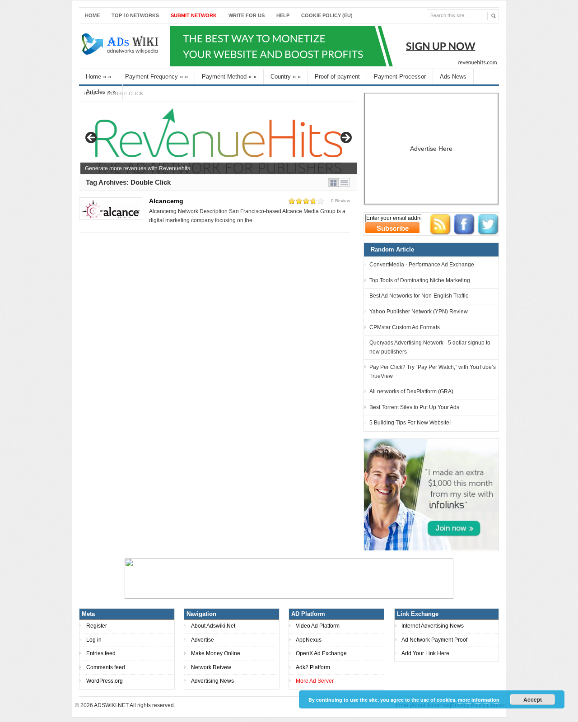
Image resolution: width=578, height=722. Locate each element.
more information (478, 699)
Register (96, 626)
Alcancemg (166, 201)
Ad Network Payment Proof (434, 640)
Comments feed (105, 667)
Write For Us (246, 15)
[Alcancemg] (110, 208)
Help (282, 15)
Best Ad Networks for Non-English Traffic (418, 296)
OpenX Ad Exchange (321, 653)
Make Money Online (215, 653)
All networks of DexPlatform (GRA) (411, 391)
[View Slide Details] (218, 140)
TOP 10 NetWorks (135, 15)
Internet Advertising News (432, 626)
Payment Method (229, 76)
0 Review (340, 200)
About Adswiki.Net (213, 626)
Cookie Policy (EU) (327, 15)
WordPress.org (104, 681)
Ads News (453, 76)
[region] (218, 140)
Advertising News (212, 681)
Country (285, 76)
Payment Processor (400, 76)
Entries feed (101, 653)
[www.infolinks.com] (431, 494)
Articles (101, 92)
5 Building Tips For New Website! (410, 422)
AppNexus (309, 640)
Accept (532, 699)
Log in (94, 640)
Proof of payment (337, 76)
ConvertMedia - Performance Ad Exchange (421, 264)
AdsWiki (121, 46)
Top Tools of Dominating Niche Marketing (419, 280)
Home (92, 15)
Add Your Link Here (425, 653)
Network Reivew (211, 667)
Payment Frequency (156, 76)
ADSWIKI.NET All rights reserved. (134, 705)
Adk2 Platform (313, 667)
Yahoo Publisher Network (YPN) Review (418, 311)
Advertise (202, 640)
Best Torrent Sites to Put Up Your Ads (414, 407)
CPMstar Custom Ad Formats (404, 327)
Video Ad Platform (318, 626)
